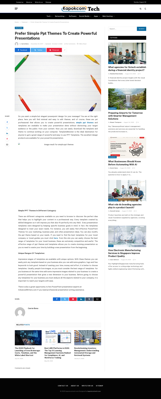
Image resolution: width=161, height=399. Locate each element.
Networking (59, 16)
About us (29, 2)
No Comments (70, 44)
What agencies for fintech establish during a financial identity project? (127, 68)
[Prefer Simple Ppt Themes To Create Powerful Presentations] (58, 83)
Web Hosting (107, 16)
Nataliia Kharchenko (116, 74)
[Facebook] (7, 122)
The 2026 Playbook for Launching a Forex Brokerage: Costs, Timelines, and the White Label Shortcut (27, 351)
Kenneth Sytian (115, 211)
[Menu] (16, 8)
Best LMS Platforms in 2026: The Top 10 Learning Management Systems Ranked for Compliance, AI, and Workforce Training (57, 353)
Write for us (39, 2)
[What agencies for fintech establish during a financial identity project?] (127, 53)
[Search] (140, 8)
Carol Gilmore (114, 259)
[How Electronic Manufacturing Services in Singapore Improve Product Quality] (127, 236)
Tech (48, 16)
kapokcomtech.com (94, 391)
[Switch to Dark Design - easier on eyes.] (145, 9)
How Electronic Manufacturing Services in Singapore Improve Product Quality (124, 253)
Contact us (19, 2)
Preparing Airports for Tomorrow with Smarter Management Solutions (125, 116)
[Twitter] (7, 128)
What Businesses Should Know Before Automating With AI (124, 163)
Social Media (84, 16)
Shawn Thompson (115, 122)
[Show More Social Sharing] (64, 50)
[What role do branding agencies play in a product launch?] (127, 190)
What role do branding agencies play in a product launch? (125, 206)
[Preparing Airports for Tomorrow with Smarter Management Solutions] (127, 99)
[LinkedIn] (7, 133)
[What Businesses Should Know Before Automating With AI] (127, 147)
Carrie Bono (25, 44)
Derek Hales (114, 168)
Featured (19, 28)
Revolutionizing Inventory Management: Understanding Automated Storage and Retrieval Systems (86, 351)
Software (72, 16)
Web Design (113, 200)
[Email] (7, 144)
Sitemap (48, 2)
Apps (96, 16)
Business (112, 108)
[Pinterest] (7, 139)
